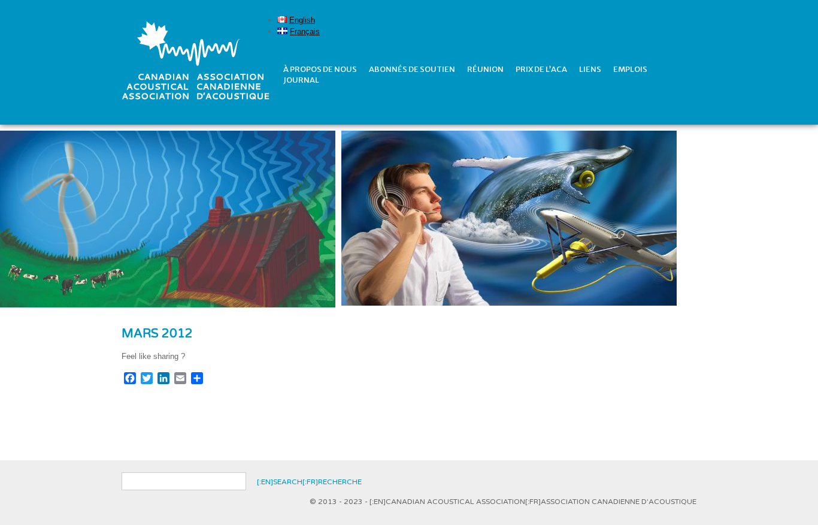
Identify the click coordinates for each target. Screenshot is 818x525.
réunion (485, 69)
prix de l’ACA (541, 69)
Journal (301, 80)
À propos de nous (320, 69)
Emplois (630, 69)
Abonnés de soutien (412, 69)
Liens (590, 69)
